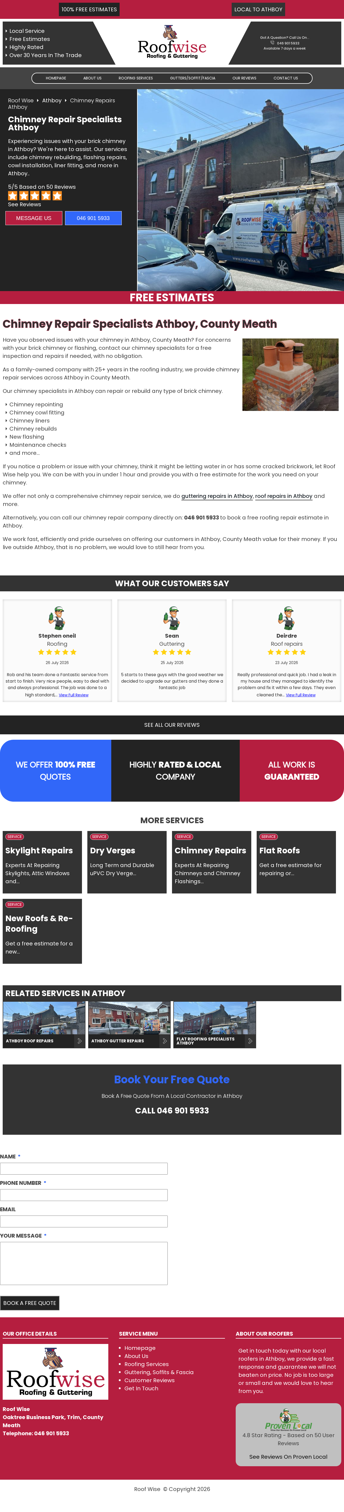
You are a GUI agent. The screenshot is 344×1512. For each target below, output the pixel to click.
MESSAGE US (33, 218)
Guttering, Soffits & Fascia (159, 1372)
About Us (136, 1356)
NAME (10, 1156)
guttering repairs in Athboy (217, 496)
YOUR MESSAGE (23, 1235)
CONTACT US (286, 78)
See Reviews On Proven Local (288, 1457)
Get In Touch (141, 1388)
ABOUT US (92, 78)
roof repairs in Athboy (284, 496)
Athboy (52, 100)
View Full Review (73, 695)
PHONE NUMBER (23, 1182)
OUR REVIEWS (244, 78)
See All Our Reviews (172, 725)
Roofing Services (146, 1364)
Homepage (56, 78)
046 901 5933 (288, 43)
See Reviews (24, 204)
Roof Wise (21, 100)
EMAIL (8, 1209)
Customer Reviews (149, 1380)
